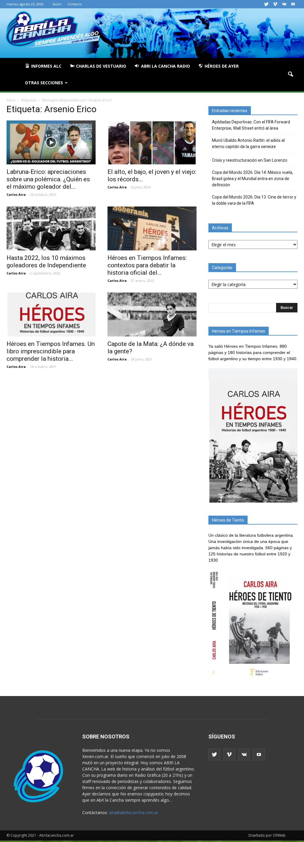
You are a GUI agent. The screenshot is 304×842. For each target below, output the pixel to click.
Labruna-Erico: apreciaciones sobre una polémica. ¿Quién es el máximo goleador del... (48, 179)
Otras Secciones (44, 82)
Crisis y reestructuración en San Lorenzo (249, 160)
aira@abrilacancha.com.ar (133, 812)
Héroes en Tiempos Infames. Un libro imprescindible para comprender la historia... (51, 351)
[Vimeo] (275, 4)
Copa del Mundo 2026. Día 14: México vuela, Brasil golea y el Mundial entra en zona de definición (252, 178)
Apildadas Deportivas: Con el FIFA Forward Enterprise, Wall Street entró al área (251, 125)
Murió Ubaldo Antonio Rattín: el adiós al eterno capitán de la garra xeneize (248, 143)
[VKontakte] (284, 4)
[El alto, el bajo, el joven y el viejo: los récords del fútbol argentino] (152, 142)
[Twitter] (266, 4)
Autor (57, 4)
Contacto (74, 4)
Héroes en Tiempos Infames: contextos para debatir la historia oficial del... (147, 265)
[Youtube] (293, 4)
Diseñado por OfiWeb (267, 835)
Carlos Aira (16, 194)
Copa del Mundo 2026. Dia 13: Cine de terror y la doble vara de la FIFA (254, 200)
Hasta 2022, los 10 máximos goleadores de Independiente (46, 261)
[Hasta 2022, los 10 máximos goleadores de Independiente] (51, 228)
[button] (290, 74)
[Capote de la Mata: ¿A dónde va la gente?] (152, 314)
